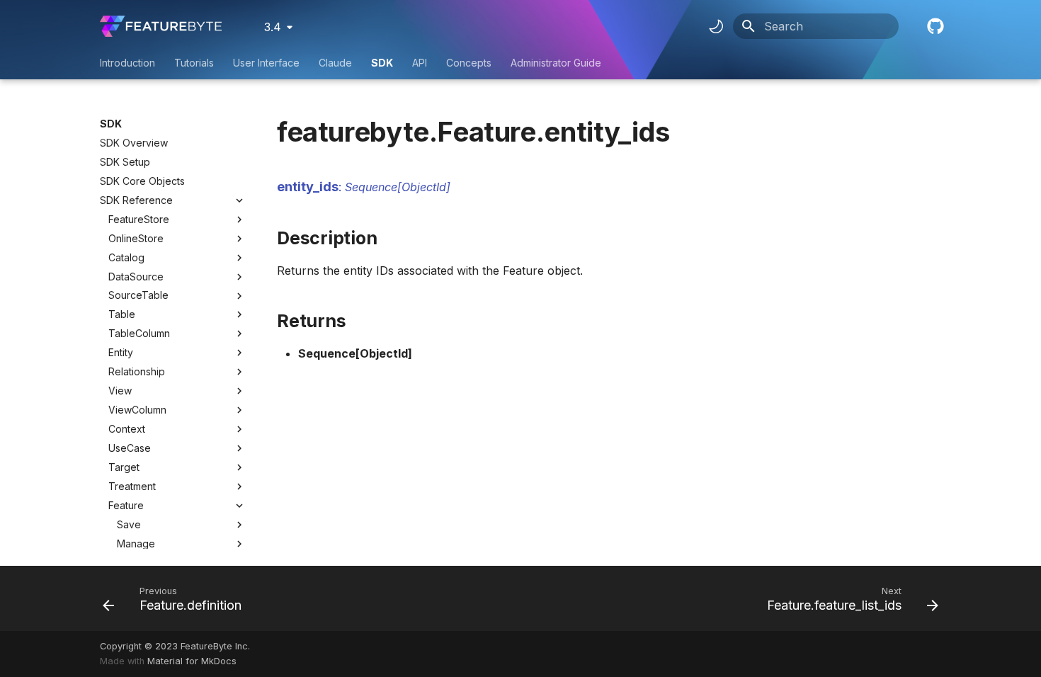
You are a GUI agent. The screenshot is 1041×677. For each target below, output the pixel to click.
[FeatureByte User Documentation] (160, 26)
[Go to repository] (934, 26)
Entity (120, 352)
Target (124, 467)
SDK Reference (136, 200)
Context (126, 429)
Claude (335, 63)
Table (121, 314)
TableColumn (139, 333)
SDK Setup (125, 162)
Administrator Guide (556, 63)
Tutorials (194, 63)
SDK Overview (134, 143)
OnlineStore (136, 238)
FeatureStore (138, 219)
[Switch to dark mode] (716, 26)
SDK (382, 63)
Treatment (132, 486)
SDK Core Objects (142, 181)
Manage (136, 543)
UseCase (129, 448)
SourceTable (138, 295)
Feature (126, 505)
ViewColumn (137, 410)
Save (129, 524)
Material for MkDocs (192, 661)
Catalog (126, 257)
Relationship (136, 371)
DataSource (136, 277)
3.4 (272, 27)
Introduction (127, 63)
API (419, 63)
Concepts (468, 63)
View (120, 391)
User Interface (266, 63)
